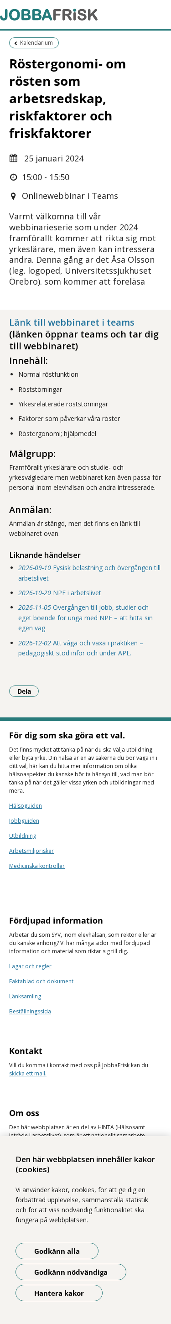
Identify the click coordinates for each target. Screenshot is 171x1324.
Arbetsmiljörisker (31, 851)
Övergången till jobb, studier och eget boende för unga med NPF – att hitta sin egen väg (85, 617)
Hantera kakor (59, 1293)
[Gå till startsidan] (85, 15)
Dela (28, 691)
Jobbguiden (24, 821)
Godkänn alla (57, 1251)
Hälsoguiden (25, 806)
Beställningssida (30, 1011)
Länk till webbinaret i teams (72, 322)
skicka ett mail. (28, 1073)
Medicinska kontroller (37, 866)
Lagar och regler (30, 966)
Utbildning (22, 836)
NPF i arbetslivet (59, 592)
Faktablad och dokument (41, 981)
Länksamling (25, 996)
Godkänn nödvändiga (71, 1272)
